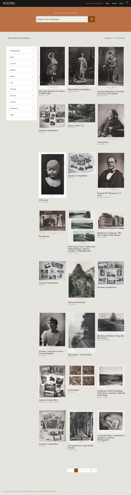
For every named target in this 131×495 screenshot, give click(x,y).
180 (91, 470)
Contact (41, 491)
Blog (107, 3)
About (114, 3)
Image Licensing (50, 491)
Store (121, 3)
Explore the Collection (94, 3)
